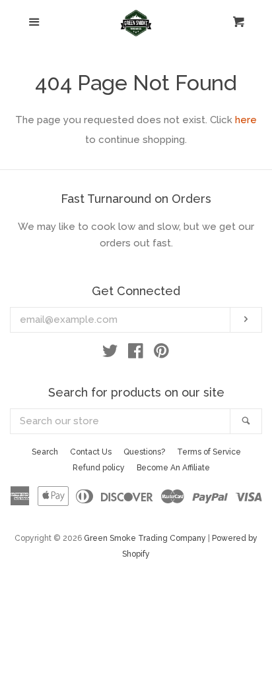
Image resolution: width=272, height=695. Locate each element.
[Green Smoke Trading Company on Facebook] (135, 354)
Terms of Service (209, 452)
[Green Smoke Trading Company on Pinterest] (161, 354)
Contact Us (91, 452)
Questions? (144, 452)
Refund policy (99, 467)
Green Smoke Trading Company (145, 538)
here (246, 120)
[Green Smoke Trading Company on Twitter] (110, 354)
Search (45, 452)
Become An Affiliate (173, 467)
